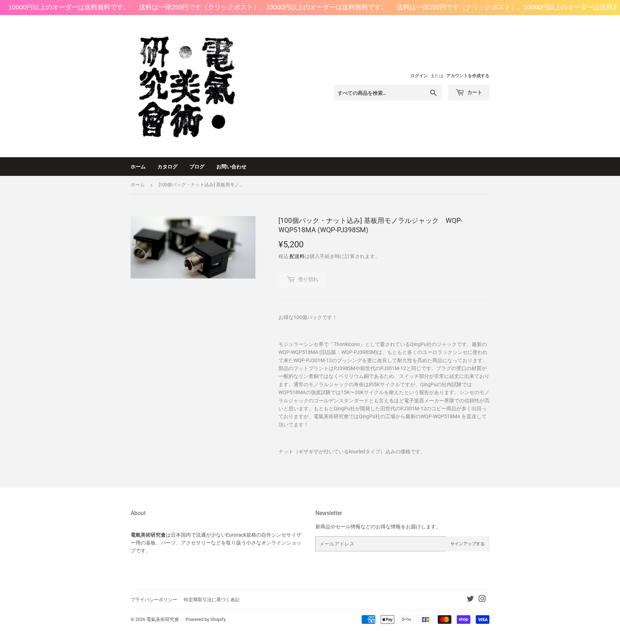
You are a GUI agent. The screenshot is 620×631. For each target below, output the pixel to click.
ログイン (419, 75)
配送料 (297, 256)
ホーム (138, 166)
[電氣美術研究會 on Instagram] (482, 600)
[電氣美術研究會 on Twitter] (470, 600)
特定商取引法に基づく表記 (212, 599)
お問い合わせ (231, 166)
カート (474, 92)
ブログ (197, 166)
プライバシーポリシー (154, 599)
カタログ (168, 166)
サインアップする (467, 543)
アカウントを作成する (467, 75)
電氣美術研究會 (162, 619)
